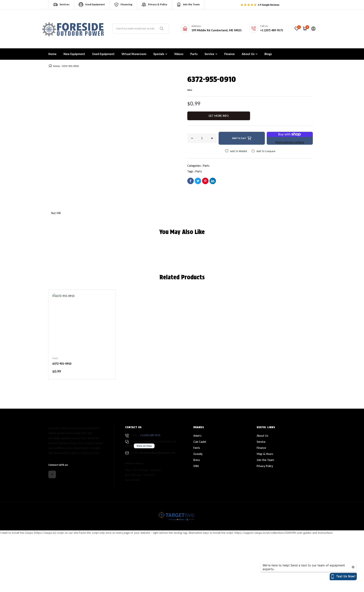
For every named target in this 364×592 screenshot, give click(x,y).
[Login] (313, 28)
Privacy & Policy (157, 4)
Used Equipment (95, 4)
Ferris (196, 448)
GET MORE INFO (219, 116)
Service (261, 442)
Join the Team (191, 4)
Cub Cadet (199, 442)
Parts (206, 165)
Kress (196, 460)
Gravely (197, 454)
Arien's (197, 435)
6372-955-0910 (61, 363)
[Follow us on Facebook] (52, 474)
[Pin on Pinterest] (205, 181)
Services (64, 4)
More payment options (289, 142)
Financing (126, 4)
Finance (261, 448)
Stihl (196, 466)
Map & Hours (265, 454)
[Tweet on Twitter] (198, 181)
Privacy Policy (265, 466)
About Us (262, 435)
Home (56, 66)
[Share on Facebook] (190, 181)
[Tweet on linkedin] (212, 181)
